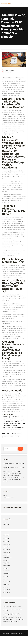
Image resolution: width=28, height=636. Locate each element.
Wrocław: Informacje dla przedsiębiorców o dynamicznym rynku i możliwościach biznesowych (13, 479)
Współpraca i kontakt (8, 497)
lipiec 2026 (6, 538)
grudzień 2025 (6, 549)
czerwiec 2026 (6, 541)
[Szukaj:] (10, 449)
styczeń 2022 (6, 589)
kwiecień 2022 (6, 581)
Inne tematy (6, 524)
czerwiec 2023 (6, 565)
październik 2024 (7, 557)
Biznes (5, 522)
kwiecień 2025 (6, 552)
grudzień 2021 (6, 592)
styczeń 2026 (6, 546)
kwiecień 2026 (6, 544)
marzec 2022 (6, 584)
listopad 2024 (6, 554)
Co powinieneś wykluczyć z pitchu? (11, 471)
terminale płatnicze (8, 436)
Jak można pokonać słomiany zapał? (12, 617)
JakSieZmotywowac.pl (9, 70)
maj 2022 (5, 579)
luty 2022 (5, 587)
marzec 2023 (6, 573)
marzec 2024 (6, 563)
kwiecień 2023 (6, 571)
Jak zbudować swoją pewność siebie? (12, 606)
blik (8, 433)
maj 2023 (5, 568)
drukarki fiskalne (16, 433)
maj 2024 (5, 560)
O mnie (5, 495)
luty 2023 (5, 576)
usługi (17, 436)
